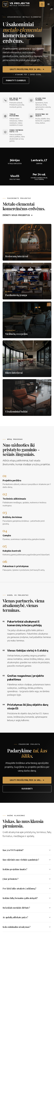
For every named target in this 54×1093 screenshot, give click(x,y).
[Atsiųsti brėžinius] (42, 4)
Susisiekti (27, 789)
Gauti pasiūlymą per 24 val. (26, 69)
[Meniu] (48, 4)
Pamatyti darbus (16, 80)
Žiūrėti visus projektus (16, 215)
